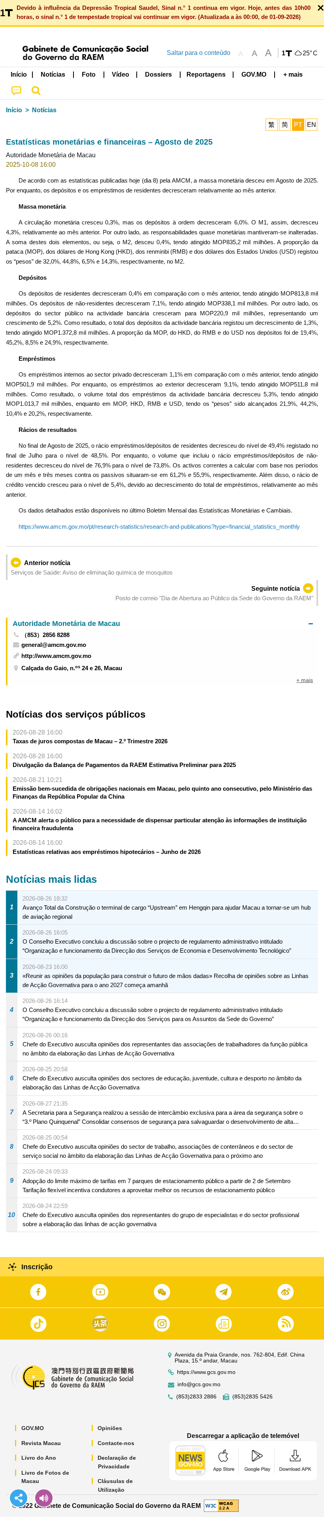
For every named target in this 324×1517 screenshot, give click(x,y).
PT (298, 124)
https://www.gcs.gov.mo (206, 1372)
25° (310, 53)
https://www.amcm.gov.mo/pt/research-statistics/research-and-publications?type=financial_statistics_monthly (159, 526)
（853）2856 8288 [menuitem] (45, 635)
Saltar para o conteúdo (198, 52)
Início (14, 110)
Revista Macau (41, 1443)
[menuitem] (53, 74)
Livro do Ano (38, 1458)
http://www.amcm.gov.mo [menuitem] (56, 655)
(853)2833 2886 (196, 1397)
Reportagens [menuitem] (206, 74)
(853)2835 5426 (252, 1397)
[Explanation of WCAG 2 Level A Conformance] (221, 1505)
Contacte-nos (116, 1443)
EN (311, 124)
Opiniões (110, 1428)
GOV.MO (32, 1428)
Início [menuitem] (19, 74)
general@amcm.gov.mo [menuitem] (53, 645)
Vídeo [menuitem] (120, 74)
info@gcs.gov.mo (198, 1384)
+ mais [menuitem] (304, 680)
